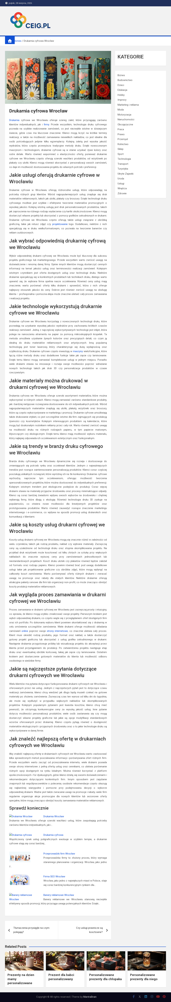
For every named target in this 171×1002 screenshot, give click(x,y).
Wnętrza (122, 188)
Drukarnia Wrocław (53, 816)
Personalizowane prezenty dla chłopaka (105, 977)
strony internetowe (57, 631)
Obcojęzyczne (125, 124)
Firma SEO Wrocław (54, 876)
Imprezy (122, 99)
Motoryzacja (124, 114)
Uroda (121, 178)
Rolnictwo (123, 144)
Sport (121, 154)
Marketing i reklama (128, 104)
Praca (121, 129)
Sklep (120, 149)
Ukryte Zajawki (125, 173)
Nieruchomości (126, 119)
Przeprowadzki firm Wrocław (59, 853)
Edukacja (122, 89)
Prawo (121, 134)
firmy (46, 124)
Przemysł (123, 139)
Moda (121, 109)
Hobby (121, 94)
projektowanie (60, 224)
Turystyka (123, 168)
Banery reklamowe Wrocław (58, 895)
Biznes (121, 75)
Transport (123, 163)
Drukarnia (14, 120)
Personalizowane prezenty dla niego (143, 977)
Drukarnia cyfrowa (53, 834)
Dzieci (121, 85)
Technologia (124, 158)
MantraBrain (90, 996)
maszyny (78, 351)
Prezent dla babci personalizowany (61, 977)
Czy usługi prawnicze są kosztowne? (89, 930)
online (25, 631)
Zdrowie (122, 193)
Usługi (121, 183)
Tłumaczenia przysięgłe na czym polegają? (31, 930)
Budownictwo (125, 80)
